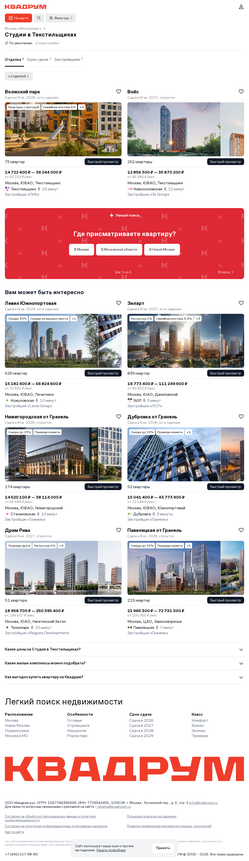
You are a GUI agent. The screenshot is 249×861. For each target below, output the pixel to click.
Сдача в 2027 (141, 725)
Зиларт (135, 303)
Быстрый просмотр (103, 162)
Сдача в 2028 (141, 731)
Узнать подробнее (111, 850)
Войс (133, 91)
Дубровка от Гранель (152, 416)
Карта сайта (14, 832)
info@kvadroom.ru (203, 803)
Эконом (198, 731)
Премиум (200, 736)
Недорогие (77, 731)
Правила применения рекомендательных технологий (169, 826)
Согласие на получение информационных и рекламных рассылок (56, 826)
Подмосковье (17, 731)
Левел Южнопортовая (30, 303)
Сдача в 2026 (141, 720)
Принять (163, 848)
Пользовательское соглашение (152, 816)
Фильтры (63, 18)
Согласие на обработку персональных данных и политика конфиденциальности (50, 818)
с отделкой (19, 76)
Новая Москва (17, 725)
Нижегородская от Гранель (36, 416)
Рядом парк (77, 736)
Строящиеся (78, 725)
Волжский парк (22, 91)
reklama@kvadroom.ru (114, 806)
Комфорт (200, 720)
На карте (21, 18)
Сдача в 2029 (141, 736)
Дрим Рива (17, 530)
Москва (11, 720)
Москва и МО (16, 736)
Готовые (74, 720)
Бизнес (198, 725)
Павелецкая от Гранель (154, 530)
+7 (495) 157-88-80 (21, 854)
